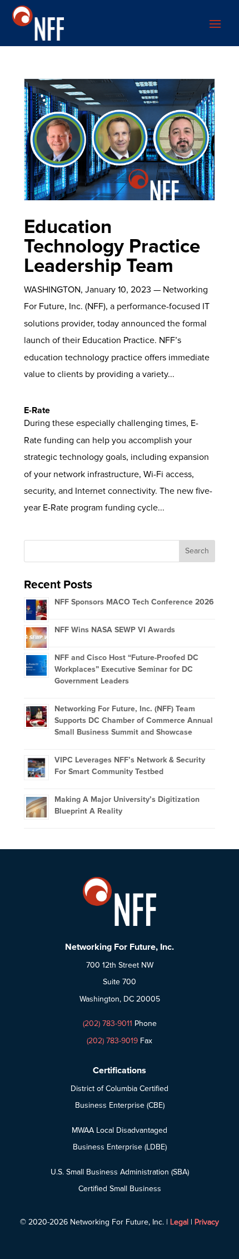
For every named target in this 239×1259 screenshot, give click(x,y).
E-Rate (37, 410)
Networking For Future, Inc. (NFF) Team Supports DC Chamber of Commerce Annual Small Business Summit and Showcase (133, 720)
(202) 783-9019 (112, 1040)
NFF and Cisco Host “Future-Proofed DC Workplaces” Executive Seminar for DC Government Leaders (126, 669)
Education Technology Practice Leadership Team (112, 246)
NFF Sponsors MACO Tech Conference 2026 (134, 602)
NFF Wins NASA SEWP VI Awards (114, 630)
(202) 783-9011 (107, 1023)
